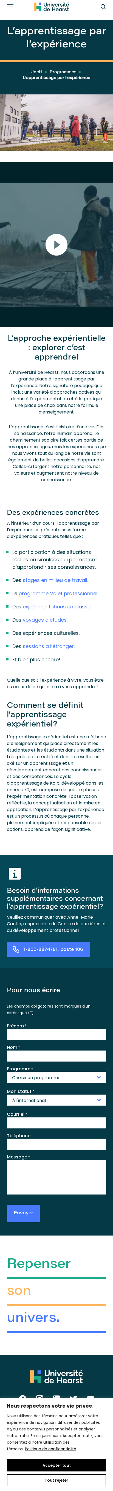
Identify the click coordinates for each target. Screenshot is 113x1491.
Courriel (17, 1114)
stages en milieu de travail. (55, 580)
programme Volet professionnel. (58, 593)
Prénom (17, 1026)
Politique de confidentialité (50, 1449)
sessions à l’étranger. (49, 646)
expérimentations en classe (57, 606)
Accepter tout (57, 1465)
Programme (20, 1069)
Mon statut (20, 1092)
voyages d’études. (45, 619)
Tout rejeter (56, 1480)
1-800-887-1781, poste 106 (53, 950)
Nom (13, 1047)
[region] (56, 1444)
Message (18, 1157)
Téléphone (18, 1136)
